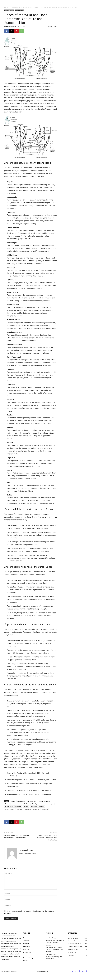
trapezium (20, 809)
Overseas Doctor (11, 26)
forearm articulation (44, 801)
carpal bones (21, 801)
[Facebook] (6, 31)
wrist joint (45, 809)
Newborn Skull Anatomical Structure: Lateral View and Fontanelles (47, 837)
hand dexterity (16, 804)
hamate (7, 804)
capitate (13, 801)
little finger (35, 804)
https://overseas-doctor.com (27, 853)
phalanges (18, 806)
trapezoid (28, 809)
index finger (26, 804)
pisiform (26, 806)
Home (6, 7)
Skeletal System (27, 7)
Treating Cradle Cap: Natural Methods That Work (55, 941)
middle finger (9, 806)
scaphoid (41, 806)
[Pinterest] (16, 31)
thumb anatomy (10, 809)
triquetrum (36, 809)
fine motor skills (31, 801)
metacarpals (50, 804)
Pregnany (48, 945)
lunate (42, 804)
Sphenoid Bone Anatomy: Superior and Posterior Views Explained (16, 836)
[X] (11, 31)
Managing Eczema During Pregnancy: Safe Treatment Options (54, 949)
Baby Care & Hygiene (52, 938)
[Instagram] (72, 971)
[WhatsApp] (21, 31)
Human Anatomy (15, 7)
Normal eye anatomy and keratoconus (54, 958)
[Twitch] (79, 971)
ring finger (34, 806)
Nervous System (50, 954)
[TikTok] (75, 971)
